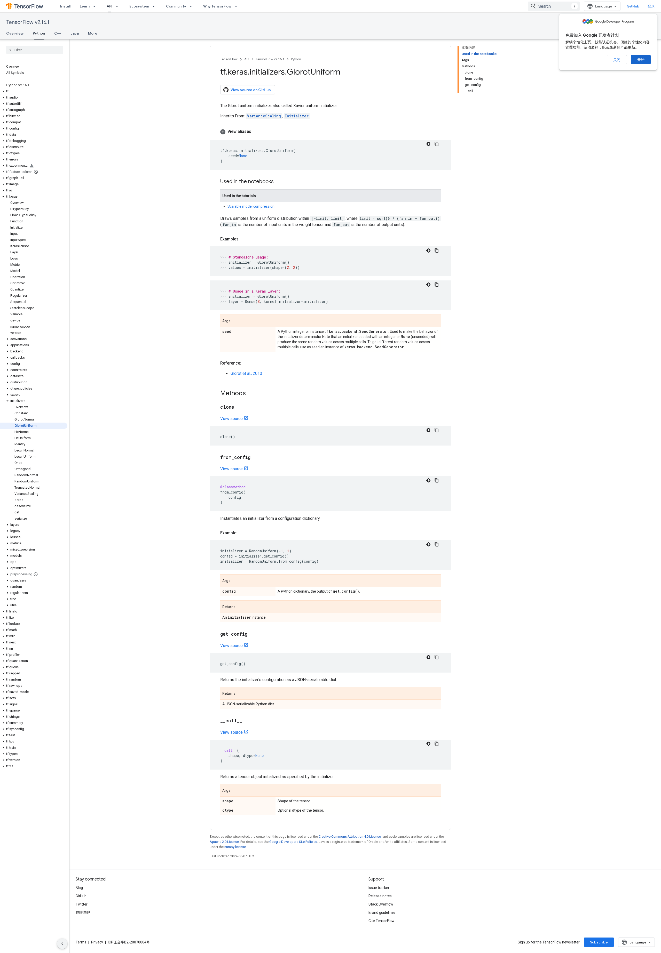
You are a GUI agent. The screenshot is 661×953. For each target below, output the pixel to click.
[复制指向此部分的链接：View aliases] (256, 131)
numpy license (235, 847)
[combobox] (554, 6)
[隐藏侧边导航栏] (62, 944)
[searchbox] (34, 50)
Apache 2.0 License (224, 842)
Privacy (97, 942)
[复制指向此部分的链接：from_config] (255, 458)
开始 (640, 59)
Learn (85, 6)
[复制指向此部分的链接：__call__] (247, 721)
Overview (14, 33)
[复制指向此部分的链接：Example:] (242, 533)
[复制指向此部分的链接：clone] (239, 407)
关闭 (616, 60)
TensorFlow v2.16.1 (27, 22)
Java (74, 33)
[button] (33, 91)
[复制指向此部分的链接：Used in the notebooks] (279, 182)
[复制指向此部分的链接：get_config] (252, 634)
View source (231, 418)
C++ (57, 33)
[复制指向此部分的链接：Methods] (251, 394)
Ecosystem (139, 6)
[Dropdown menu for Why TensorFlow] (237, 6)
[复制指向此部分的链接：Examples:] (245, 239)
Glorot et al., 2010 (246, 373)
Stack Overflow (380, 904)
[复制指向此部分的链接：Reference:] (246, 363)
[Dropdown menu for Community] (192, 6)
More (92, 33)
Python (39, 33)
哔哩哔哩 (83, 912)
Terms (81, 942)
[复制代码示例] (436, 144)
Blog (79, 888)
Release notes (380, 896)
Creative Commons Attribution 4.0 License (350, 836)
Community (176, 6)
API (109, 6)
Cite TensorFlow (381, 921)
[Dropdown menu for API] (118, 6)
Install (65, 6)
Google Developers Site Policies (293, 842)
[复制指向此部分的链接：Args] (236, 321)
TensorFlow (229, 59)
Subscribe (599, 942)
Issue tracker (378, 888)
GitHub (633, 6)
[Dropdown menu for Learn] (96, 6)
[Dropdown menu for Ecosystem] (155, 6)
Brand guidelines (382, 912)
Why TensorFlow (217, 6)
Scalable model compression (250, 206)
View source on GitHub (251, 89)
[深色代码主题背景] (428, 144)
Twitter (82, 904)
